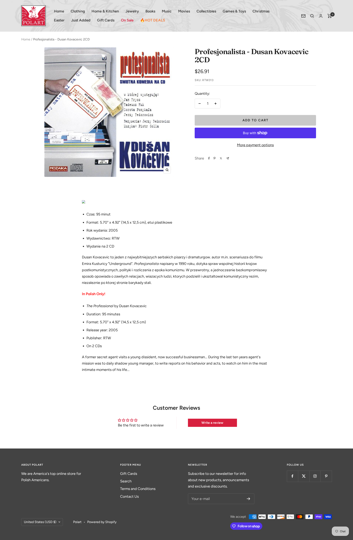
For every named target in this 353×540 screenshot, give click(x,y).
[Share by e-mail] (227, 158)
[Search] (312, 16)
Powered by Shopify (101, 522)
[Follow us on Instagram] (315, 476)
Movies (184, 11)
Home (59, 11)
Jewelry (132, 11)
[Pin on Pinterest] (214, 158)
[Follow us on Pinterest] (326, 476)
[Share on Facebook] (209, 158)
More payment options (255, 145)
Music (167, 11)
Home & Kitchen (105, 11)
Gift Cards (105, 20)
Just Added (80, 20)
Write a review (212, 423)
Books (150, 11)
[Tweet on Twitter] (221, 158)
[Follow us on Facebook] (292, 476)
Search (126, 481)
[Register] (248, 498)
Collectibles (206, 11)
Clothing (78, 11)
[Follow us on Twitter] (303, 476)
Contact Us (129, 496)
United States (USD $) (40, 522)
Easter (59, 20)
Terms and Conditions (137, 488)
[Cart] (329, 16)
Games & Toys (234, 11)
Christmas (260, 11)
